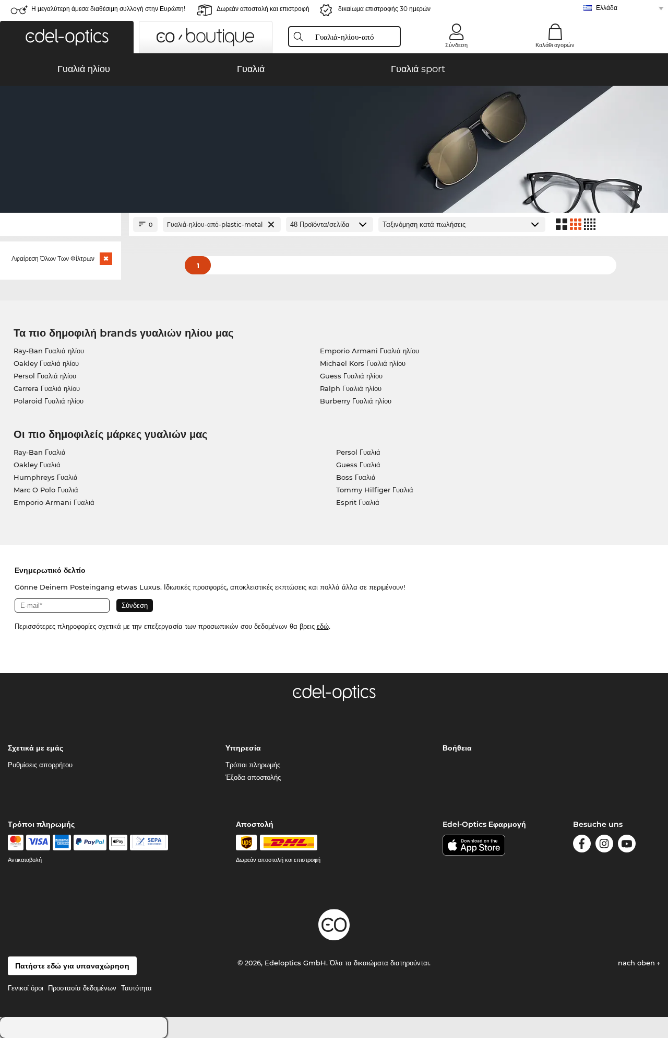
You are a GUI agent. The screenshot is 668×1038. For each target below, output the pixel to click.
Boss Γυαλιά (356, 477)
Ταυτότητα (136, 988)
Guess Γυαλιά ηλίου (351, 376)
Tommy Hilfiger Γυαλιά (374, 490)
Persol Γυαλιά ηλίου (45, 376)
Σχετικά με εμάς (35, 748)
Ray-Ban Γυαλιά (40, 452)
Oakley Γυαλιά (37, 464)
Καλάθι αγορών (555, 45)
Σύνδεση (456, 45)
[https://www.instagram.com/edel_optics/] (604, 845)
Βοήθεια (457, 748)
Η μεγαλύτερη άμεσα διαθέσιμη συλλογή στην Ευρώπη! (108, 9)
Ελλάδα (606, 7)
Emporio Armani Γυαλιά (54, 502)
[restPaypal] (90, 842)
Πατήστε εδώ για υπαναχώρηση (72, 966)
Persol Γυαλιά (358, 452)
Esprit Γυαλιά (357, 502)
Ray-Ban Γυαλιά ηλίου (49, 351)
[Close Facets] (60, 224)
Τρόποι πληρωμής (252, 764)
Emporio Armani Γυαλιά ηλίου (369, 351)
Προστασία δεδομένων (82, 988)
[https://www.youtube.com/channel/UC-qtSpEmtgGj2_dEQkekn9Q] (627, 845)
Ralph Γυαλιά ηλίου (350, 388)
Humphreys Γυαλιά (46, 477)
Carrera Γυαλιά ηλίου (47, 388)
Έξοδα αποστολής (253, 777)
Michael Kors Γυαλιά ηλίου (362, 363)
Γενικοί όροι (25, 988)
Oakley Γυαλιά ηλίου (46, 363)
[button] (67, 37)
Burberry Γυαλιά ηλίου (355, 401)
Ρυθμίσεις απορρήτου (40, 764)
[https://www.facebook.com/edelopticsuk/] (582, 845)
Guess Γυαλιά (358, 464)
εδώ (323, 626)
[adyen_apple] (118, 842)
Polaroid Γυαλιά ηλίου (49, 401)
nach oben (637, 963)
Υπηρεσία (243, 748)
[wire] (149, 842)
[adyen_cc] (15, 842)
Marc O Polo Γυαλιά (46, 490)
